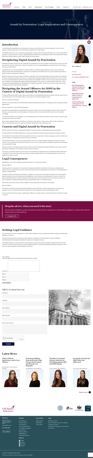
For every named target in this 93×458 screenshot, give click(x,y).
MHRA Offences (22, 433)
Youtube (23, 446)
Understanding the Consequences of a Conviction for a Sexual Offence (79, 104)
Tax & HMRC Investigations (25, 428)
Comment (5, 271)
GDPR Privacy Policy (52, 421)
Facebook (23, 444)
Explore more (83, 392)
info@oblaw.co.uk (87, 7)
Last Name (4, 300)
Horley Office (39, 423)
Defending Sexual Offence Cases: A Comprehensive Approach (77, 96)
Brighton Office (39, 421)
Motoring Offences (23, 432)
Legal (49, 418)
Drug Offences (22, 430)
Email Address (5, 308)
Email (4, 277)
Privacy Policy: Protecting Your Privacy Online (58, 426)
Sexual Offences (22, 421)
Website (4, 280)
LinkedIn (23, 442)
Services (17, 7)
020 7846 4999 (77, 7)
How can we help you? (8, 323)
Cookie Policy (51, 428)
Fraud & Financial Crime (24, 426)
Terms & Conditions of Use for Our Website (58, 423)
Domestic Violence (23, 423)
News (30, 7)
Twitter (22, 440)
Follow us (21, 438)
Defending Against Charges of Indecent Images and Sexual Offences (78, 88)
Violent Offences (23, 424)
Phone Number (6, 315)
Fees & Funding (49, 7)
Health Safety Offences (24, 435)
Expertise (21, 418)
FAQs (58, 7)
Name (4, 274)
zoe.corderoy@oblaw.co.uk (80, 77)
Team (23, 7)
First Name (5, 293)
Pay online (6, 431)
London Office (39, 424)
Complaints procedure (53, 424)
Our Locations (39, 418)
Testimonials (38, 7)
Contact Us (66, 7)
